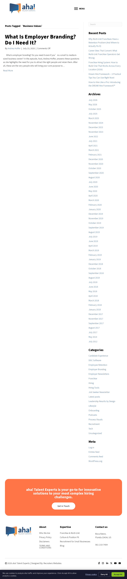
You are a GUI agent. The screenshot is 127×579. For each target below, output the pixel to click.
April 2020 (93, 195)
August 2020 (94, 177)
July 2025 (93, 113)
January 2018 (95, 309)
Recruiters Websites (53, 563)
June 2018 (93, 286)
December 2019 (96, 213)
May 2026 (93, 104)
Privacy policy (91, 574)
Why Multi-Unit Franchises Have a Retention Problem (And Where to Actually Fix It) (104, 42)
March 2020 (94, 200)
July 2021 (93, 140)
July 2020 (93, 181)
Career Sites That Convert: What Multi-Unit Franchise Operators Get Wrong (104, 54)
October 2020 (95, 168)
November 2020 (96, 163)
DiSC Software (95, 360)
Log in (91, 447)
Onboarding (94, 410)
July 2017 (93, 332)
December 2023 (96, 127)
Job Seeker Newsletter (99, 392)
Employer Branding (97, 369)
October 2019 (95, 222)
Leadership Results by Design (102, 401)
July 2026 (93, 99)
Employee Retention (98, 364)
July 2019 (93, 236)
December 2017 (96, 314)
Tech (91, 428)
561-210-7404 (101, 544)
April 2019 (93, 245)
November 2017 (96, 318)
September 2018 (96, 273)
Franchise (93, 378)
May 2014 (93, 336)
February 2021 (95, 154)
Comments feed (96, 456)
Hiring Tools (94, 387)
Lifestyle (92, 405)
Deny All (104, 574)
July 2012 (93, 341)
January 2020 (95, 209)
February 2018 (95, 304)
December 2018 (96, 263)
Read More (8, 70)
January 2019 (95, 259)
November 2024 (96, 122)
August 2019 (94, 232)
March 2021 (94, 149)
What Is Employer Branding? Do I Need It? (40, 39)
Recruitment (94, 423)
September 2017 (96, 323)
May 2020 (93, 190)
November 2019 (96, 218)
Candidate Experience (98, 355)
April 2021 (93, 145)
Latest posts (94, 396)
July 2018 (93, 282)
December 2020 (96, 159)
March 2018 (94, 300)
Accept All (118, 574)
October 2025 (95, 108)
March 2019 (94, 250)
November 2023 (96, 131)
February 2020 (95, 204)
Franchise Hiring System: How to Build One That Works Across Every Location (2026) (105, 66)
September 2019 (96, 227)
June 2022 (93, 136)
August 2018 (94, 277)
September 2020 (96, 172)
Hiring (91, 383)
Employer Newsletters (99, 373)
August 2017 (94, 327)
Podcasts (93, 414)
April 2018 (93, 295)
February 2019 (95, 254)
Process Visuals (96, 419)
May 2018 (93, 291)
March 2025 (94, 118)
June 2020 (93, 186)
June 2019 (93, 241)
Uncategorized (95, 433)
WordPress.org (95, 461)
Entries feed (94, 451)
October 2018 (95, 268)
